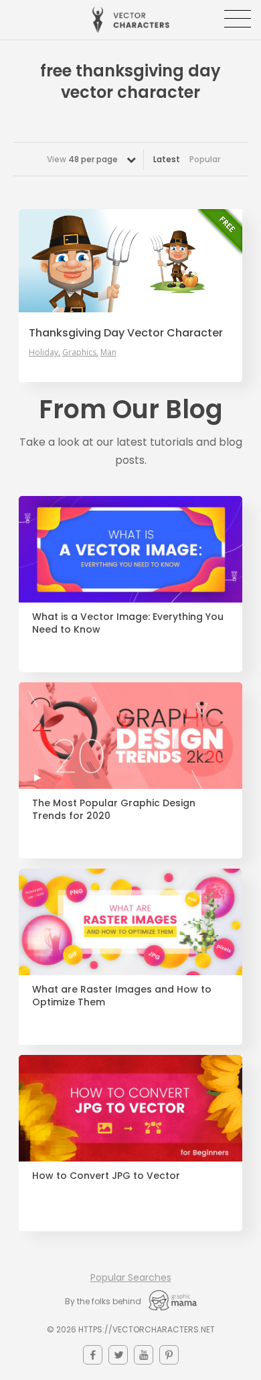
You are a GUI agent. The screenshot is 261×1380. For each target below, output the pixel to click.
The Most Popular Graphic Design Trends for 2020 (113, 809)
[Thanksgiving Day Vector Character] (130, 260)
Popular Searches (130, 1277)
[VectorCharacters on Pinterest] (169, 1355)
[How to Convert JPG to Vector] (130, 1108)
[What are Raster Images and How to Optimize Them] (130, 922)
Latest (166, 159)
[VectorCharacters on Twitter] (118, 1355)
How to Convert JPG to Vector (106, 1176)
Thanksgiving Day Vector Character (126, 333)
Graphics (79, 352)
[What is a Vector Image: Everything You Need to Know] (130, 549)
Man (108, 352)
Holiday (43, 352)
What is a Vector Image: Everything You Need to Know (128, 623)
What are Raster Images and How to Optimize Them (121, 996)
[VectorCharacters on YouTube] (143, 1355)
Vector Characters (130, 20)
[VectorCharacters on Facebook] (92, 1355)
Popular (204, 159)
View (82, 159)
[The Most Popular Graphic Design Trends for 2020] (130, 735)
